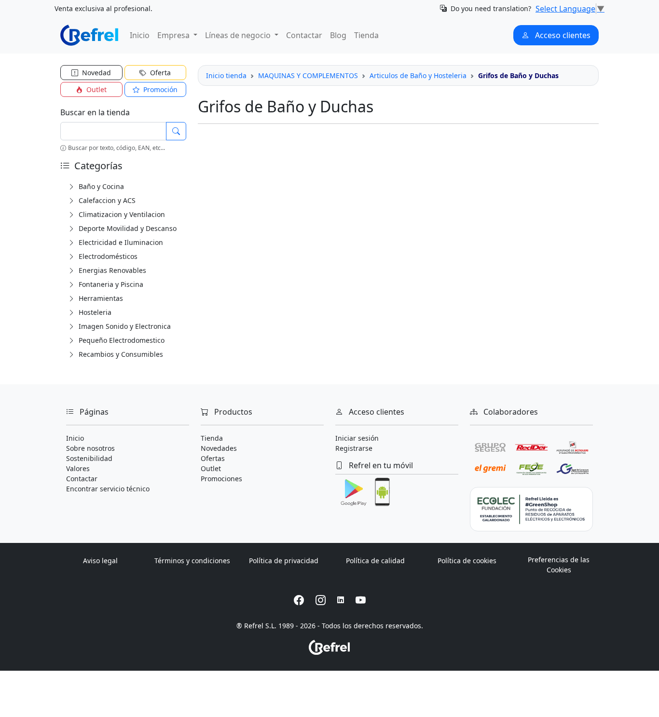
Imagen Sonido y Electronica (124, 326)
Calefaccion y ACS (106, 200)
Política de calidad (375, 560)
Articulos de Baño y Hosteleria (418, 75)
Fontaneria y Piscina (110, 284)
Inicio (140, 35)
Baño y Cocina (100, 186)
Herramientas (100, 298)
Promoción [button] (159, 89)
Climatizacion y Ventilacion (121, 214)
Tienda (366, 35)
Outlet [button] (95, 89)
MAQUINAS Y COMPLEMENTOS (308, 75)
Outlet (211, 468)
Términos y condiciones (192, 560)
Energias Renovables (111, 270)
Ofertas (213, 458)
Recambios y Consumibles (120, 354)
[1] (176, 131)
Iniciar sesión (357, 438)
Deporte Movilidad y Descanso (127, 228)
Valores (78, 468)
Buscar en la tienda (95, 112)
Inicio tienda (226, 75)
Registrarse (353, 448)
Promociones (221, 478)
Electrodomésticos (107, 256)
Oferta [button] (159, 72)
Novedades (219, 448)
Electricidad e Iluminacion (120, 242)
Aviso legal (100, 560)
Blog (338, 35)
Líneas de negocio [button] (239, 35)
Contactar (304, 35)
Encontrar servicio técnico (108, 488)
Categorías (97, 165)
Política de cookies (467, 560)
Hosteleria (94, 312)
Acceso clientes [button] (561, 35)
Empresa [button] (174, 35)
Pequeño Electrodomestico (121, 340)
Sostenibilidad (89, 458)
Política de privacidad (283, 560)
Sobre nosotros (90, 448)
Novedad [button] (95, 72)
